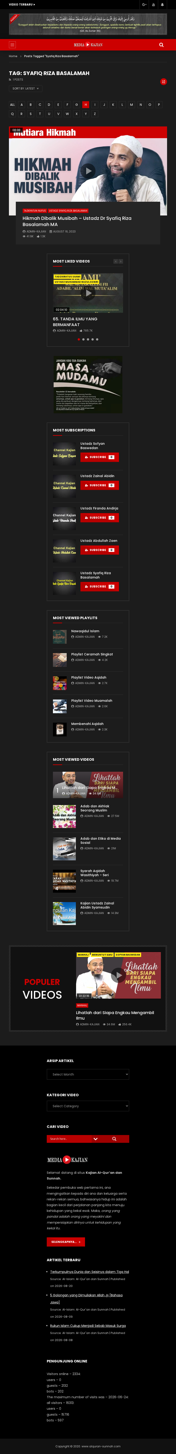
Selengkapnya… (65, 1242)
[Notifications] (162, 4)
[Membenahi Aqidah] (60, 729)
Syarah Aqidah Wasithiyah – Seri (94, 873)
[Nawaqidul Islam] (60, 637)
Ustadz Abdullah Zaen (98, 540)
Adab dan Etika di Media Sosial (100, 840)
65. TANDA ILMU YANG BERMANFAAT (75, 321)
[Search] (161, 44)
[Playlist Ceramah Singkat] (60, 660)
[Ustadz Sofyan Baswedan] (64, 453)
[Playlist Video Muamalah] (60, 706)
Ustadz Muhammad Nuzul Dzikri (76, 282)
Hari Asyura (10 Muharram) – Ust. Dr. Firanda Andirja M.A (59, 4)
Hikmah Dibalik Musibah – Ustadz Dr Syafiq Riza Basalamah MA (77, 221)
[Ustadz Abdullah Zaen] (64, 551)
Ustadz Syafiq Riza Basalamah (68, 211)
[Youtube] (153, 4)
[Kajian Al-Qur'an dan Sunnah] (88, 44)
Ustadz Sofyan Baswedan (92, 445)
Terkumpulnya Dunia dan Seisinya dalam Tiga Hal (89, 1271)
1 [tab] (79, 339)
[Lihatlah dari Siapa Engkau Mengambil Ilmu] (88, 785)
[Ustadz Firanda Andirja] (64, 518)
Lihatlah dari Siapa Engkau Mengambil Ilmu (102, 787)
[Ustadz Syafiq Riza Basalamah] (64, 583)
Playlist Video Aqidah (88, 677)
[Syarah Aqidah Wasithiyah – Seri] (64, 881)
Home (13, 56)
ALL (12, 104)
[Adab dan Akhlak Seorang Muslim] (64, 816)
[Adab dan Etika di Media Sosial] (64, 848)
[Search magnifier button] (114, 1139)
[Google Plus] (144, 4)
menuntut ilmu (102, 954)
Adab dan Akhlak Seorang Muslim (94, 808)
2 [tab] (83, 339)
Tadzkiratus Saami (67, 276)
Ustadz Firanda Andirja (99, 508)
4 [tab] (92, 339)
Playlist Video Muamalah (91, 700)
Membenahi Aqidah (87, 723)
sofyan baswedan (128, 954)
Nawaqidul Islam (85, 631)
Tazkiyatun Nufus (35, 211)
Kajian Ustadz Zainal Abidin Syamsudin (97, 905)
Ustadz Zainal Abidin (97, 476)
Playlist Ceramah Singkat (92, 654)
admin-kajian (36, 231)
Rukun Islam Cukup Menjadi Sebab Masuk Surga (88, 1325)
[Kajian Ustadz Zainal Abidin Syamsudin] (64, 913)
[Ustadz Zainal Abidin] (64, 486)
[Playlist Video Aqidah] (60, 683)
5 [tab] (97, 339)
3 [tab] (88, 339)
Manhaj (83, 954)
